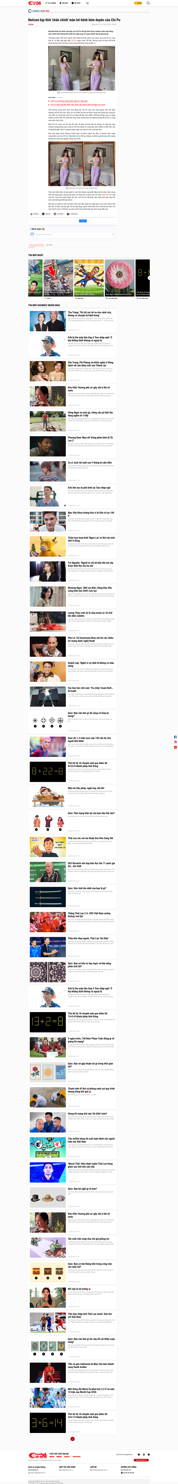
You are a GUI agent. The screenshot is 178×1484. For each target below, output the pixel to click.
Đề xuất (77, 3)
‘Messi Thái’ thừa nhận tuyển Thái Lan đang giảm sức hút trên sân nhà (90, 1165)
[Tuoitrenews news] (77, 1456)
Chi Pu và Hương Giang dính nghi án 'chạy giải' (69, 101)
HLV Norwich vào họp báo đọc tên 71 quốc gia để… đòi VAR (91, 865)
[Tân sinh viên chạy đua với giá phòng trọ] (48, 1247)
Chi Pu (74, 41)
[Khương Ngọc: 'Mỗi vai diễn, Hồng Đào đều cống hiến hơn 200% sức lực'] (48, 596)
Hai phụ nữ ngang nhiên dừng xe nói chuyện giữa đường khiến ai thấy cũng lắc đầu (58, 292)
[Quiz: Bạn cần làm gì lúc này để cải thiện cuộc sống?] (48, 1348)
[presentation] (28, 278)
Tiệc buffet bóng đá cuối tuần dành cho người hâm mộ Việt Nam (91, 1140)
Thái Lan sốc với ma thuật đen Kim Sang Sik (90, 838)
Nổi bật (65, 3)
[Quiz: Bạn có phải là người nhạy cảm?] (120, 278)
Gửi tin (139, 3)
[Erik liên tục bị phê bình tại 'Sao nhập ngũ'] (48, 496)
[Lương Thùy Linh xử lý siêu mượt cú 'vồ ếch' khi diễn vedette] (48, 621)
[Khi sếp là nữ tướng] (48, 1298)
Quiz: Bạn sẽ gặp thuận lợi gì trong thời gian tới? (90, 1065)
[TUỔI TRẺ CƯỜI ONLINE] (37, 1455)
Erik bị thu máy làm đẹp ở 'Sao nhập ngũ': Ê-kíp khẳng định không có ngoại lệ (90, 339)
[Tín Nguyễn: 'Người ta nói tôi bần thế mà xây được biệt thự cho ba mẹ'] (48, 571)
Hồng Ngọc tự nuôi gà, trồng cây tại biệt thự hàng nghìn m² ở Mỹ (90, 414)
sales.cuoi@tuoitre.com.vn (38, 1472)
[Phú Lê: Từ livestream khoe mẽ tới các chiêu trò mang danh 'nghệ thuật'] (48, 646)
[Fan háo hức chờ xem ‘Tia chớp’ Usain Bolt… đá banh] (48, 697)
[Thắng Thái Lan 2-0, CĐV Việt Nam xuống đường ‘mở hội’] (48, 922)
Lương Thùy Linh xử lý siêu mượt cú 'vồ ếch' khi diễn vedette (90, 614)
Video (48, 298)
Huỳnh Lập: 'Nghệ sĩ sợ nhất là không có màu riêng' (91, 665)
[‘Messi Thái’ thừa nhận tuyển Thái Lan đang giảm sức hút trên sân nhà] (48, 1172)
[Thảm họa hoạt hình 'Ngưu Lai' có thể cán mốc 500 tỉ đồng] (48, 546)
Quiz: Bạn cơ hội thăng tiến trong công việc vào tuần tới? (90, 1265)
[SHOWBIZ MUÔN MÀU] (89, 12)
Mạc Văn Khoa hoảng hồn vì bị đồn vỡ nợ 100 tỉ (91, 514)
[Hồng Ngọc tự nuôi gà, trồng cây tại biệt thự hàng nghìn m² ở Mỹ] (48, 421)
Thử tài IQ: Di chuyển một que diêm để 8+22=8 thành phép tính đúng (87, 765)
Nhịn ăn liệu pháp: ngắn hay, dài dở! (86, 788)
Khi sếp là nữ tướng (78, 1289)
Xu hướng (52, 3)
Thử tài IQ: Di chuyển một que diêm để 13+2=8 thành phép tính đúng (87, 1015)
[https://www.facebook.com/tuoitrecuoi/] (139, 1454)
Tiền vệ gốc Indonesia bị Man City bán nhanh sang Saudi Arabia (91, 1366)
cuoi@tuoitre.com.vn (67, 1470)
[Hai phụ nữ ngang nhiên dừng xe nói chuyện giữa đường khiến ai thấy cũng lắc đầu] (58, 278)
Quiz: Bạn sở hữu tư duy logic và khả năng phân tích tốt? (89, 965)
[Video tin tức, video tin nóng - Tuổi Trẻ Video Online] (68, 1456)
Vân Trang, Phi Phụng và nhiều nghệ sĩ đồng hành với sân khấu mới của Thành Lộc (90, 364)
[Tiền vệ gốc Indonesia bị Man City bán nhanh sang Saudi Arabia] (48, 1373)
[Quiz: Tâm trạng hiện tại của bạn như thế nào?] (48, 822)
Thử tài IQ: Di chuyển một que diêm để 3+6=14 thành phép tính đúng (87, 1416)
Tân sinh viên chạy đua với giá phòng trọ (88, 1238)
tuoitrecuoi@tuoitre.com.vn (99, 1470)
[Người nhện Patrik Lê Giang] (89, 278)
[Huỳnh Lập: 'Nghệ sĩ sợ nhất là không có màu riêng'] (48, 672)
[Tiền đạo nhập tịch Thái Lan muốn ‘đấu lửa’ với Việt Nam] (48, 1323)
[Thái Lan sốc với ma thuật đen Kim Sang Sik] (48, 847)
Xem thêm (31, 247)
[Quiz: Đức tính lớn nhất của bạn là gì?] (48, 897)
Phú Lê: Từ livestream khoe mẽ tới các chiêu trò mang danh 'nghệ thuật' (90, 639)
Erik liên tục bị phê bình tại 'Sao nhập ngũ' (89, 487)
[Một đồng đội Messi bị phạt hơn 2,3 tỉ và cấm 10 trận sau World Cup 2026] (48, 1398)
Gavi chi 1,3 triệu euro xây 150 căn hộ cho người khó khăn (89, 740)
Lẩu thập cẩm (112, 298)
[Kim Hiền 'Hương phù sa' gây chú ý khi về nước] (48, 396)
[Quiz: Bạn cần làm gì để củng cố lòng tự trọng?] (48, 722)
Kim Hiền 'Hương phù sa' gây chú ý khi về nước (89, 389)
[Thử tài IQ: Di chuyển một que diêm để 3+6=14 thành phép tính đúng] (48, 1423)
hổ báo (36, 214)
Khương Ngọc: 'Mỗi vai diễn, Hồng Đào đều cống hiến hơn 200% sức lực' (90, 589)
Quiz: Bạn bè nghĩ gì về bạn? (82, 1188)
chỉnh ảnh (105, 195)
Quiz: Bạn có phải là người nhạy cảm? (119, 294)
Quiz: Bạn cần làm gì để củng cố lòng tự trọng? (88, 715)
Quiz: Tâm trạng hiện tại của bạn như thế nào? (91, 813)
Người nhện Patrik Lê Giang (84, 294)
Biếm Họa (80, 298)
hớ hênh (60, 214)
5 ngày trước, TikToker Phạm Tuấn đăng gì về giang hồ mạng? (91, 1040)
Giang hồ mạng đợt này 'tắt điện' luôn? (87, 1113)
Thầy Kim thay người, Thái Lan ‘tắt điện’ (88, 938)
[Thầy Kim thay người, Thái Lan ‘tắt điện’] (48, 947)
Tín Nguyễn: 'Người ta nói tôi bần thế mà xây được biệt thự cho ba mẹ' (90, 564)
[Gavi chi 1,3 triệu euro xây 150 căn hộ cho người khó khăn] (48, 747)
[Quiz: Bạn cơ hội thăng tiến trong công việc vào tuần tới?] (48, 1272)
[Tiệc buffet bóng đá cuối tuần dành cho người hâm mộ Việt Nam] (48, 1147)
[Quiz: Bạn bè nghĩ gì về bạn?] (48, 1197)
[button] (87, 3)
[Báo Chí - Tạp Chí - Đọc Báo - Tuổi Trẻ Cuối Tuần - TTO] (60, 1456)
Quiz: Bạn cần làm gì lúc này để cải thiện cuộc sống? (91, 1341)
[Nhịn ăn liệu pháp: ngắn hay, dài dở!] (48, 797)
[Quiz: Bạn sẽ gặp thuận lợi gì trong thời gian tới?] (48, 1072)
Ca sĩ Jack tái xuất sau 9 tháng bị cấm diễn (90, 462)
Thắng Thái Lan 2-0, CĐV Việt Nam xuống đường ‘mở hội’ (89, 915)
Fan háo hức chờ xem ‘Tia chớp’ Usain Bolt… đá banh (90, 690)
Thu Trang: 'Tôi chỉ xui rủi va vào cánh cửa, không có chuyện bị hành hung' (89, 314)
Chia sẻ (82, 221)
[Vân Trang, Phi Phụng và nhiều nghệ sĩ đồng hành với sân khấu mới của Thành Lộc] (48, 371)
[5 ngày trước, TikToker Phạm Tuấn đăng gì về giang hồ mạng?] (48, 1047)
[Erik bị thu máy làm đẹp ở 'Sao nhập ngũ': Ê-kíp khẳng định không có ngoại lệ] (48, 346)
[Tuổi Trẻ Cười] (149, 1454)
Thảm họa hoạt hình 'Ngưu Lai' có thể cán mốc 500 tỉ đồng (91, 539)
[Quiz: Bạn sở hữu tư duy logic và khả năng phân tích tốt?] (48, 972)
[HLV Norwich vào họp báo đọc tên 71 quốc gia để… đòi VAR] (48, 872)
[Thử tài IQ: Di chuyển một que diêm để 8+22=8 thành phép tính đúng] (48, 772)
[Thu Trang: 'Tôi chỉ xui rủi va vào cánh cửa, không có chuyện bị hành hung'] (48, 321)
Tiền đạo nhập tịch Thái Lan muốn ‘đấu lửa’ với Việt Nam (90, 1316)
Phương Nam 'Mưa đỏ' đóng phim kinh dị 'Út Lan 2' (90, 439)
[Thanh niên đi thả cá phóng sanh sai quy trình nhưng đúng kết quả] (48, 1097)
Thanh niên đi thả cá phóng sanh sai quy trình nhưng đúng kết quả (91, 1090)
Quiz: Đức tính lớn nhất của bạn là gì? (87, 888)
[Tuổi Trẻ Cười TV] (144, 1454)
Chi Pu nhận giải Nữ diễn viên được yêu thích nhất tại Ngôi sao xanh (78, 105)
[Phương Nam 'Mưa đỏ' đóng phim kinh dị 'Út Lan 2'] (48, 446)
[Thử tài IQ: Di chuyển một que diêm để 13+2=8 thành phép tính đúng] (48, 1022)
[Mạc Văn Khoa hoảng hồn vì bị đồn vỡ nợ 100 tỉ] (48, 521)
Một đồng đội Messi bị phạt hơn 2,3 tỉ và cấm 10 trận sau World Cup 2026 (91, 1391)
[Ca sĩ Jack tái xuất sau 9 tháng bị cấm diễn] (48, 471)
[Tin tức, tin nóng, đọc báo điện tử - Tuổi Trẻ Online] (52, 1456)
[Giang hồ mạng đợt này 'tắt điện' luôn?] (48, 1122)
